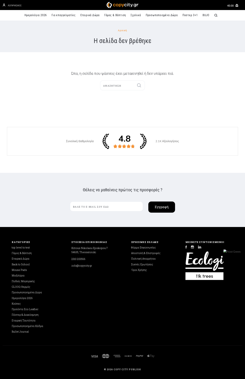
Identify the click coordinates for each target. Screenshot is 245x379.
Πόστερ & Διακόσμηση (25, 314)
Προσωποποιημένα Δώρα (162, 15)
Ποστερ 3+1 (190, 15)
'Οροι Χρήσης (139, 270)
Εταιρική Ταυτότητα (24, 320)
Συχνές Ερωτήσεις (142, 264)
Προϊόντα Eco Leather (25, 309)
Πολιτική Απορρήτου (143, 258)
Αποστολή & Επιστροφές (146, 253)
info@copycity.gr (81, 265)
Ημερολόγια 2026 (35, 15)
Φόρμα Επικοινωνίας (143, 247)
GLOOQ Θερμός (21, 286)
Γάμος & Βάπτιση (115, 15)
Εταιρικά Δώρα (90, 15)
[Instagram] (192, 247)
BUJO (205, 15)
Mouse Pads (19, 270)
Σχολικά (136, 15)
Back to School (21, 264)
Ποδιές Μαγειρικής (23, 281)
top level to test (21, 247)
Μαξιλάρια (18, 275)
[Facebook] (186, 247)
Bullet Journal (20, 331)
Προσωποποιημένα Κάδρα (27, 326)
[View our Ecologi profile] (204, 264)
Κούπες (16, 303)
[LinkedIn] (199, 247)
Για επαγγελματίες (63, 15)
